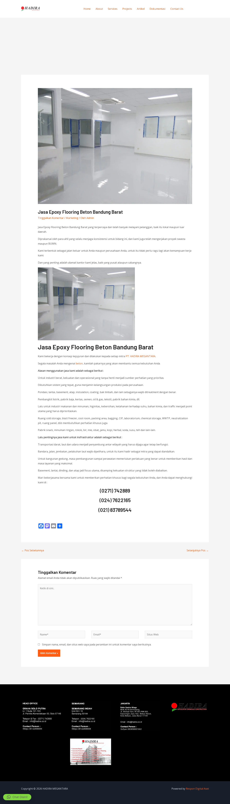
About (99, 8)
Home (87, 8)
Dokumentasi (157, 8)
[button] (17, 797)
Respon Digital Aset (197, 788)
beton (79, 363)
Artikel (141, 8)
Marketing (72, 218)
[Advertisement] (115, 41)
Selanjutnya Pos (198, 550)
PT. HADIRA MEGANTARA (140, 356)
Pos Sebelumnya (32, 550)
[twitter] (198, 8)
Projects (127, 8)
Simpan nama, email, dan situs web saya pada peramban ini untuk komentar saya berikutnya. (96, 644)
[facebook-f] (192, 8)
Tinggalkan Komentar (51, 218)
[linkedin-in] (204, 8)
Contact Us (176, 8)
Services (112, 8)
